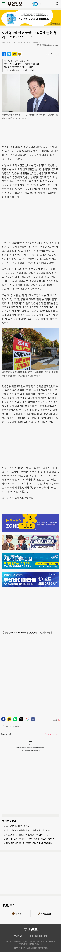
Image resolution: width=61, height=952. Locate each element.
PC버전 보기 (18, 936)
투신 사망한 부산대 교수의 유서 (17, 826)
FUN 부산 (9, 905)
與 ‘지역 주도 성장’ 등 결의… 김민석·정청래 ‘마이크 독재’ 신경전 (30, 838)
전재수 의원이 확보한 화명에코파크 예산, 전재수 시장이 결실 (28, 830)
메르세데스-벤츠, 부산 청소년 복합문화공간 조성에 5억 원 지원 (29, 843)
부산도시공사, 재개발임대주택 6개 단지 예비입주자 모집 (27, 834)
